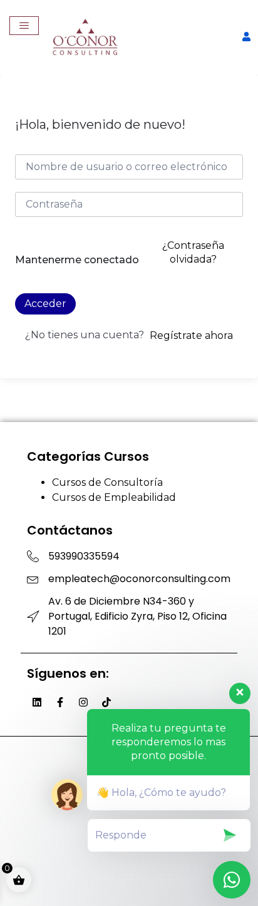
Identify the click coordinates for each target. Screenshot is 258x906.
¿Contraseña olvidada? (193, 252)
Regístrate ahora (191, 335)
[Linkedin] (37, 702)
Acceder (45, 304)
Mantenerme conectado (77, 260)
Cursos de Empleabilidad (114, 497)
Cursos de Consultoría (107, 482)
